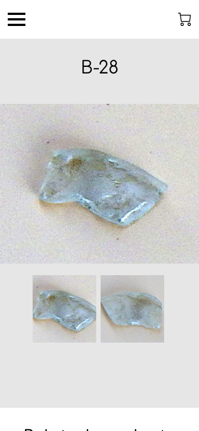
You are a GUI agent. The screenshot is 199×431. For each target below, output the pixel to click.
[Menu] (16, 19)
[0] (184, 19)
